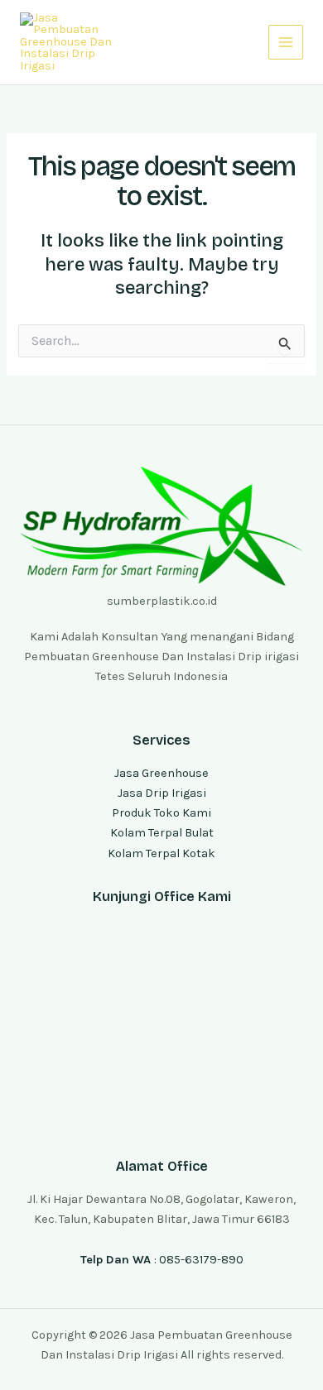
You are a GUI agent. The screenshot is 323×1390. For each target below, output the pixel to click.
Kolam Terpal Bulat (162, 833)
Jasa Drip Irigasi (162, 793)
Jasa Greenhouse (161, 773)
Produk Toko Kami (161, 813)
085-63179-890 (201, 1260)
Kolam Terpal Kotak (161, 853)
